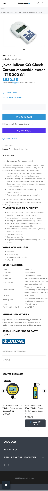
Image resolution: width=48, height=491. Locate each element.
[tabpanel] (24, 33)
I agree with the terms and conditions (19, 124)
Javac (11, 145)
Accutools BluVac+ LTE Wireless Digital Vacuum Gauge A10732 (12, 408)
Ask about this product (14, 97)
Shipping (15, 82)
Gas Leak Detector (21, 149)
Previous (3, 391)
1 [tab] (24, 49)
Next (44, 391)
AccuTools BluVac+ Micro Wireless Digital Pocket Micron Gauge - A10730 (35, 409)
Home (3, 9)
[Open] (6, 485)
